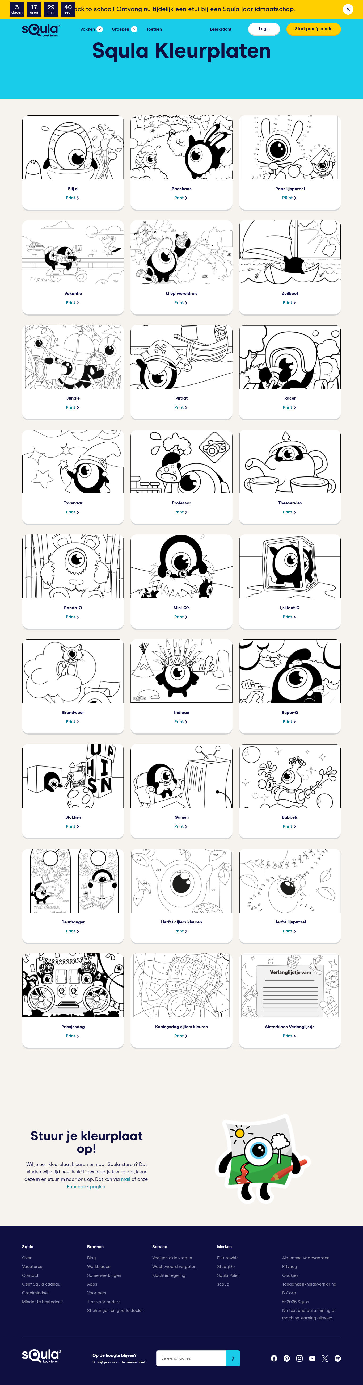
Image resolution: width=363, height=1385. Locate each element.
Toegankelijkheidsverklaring (309, 1284)
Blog (91, 1258)
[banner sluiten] (348, 9)
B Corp (289, 1293)
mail (125, 1179)
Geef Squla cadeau (41, 1284)
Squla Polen (228, 1275)
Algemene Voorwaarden (306, 1258)
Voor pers (96, 1293)
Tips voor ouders (103, 1302)
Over (27, 1258)
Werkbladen (99, 1267)
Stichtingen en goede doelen (115, 1310)
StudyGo (226, 1267)
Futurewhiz (227, 1258)
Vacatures (32, 1267)
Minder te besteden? (42, 1302)
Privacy (289, 1267)
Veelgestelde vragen (172, 1258)
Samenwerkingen (104, 1275)
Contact (30, 1275)
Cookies (290, 1275)
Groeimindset (35, 1293)
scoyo (223, 1284)
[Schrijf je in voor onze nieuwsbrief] (233, 1358)
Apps (92, 1284)
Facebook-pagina (86, 1187)
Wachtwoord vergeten (174, 1267)
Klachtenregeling (168, 1275)
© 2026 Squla (295, 1302)
